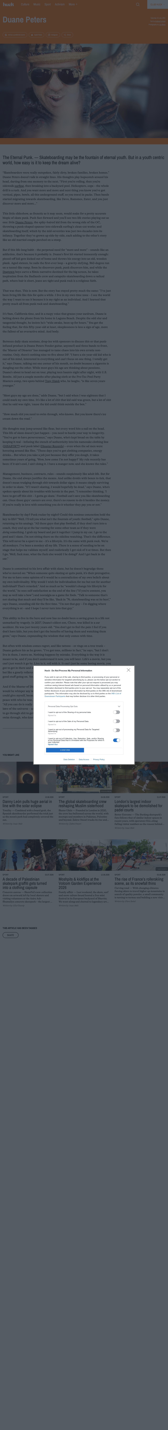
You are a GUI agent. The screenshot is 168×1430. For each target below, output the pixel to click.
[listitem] (84, 706)
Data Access (84, 759)
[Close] (129, 670)
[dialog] (84, 715)
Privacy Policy (99, 759)
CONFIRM (65, 750)
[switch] (116, 712)
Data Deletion (69, 759)
